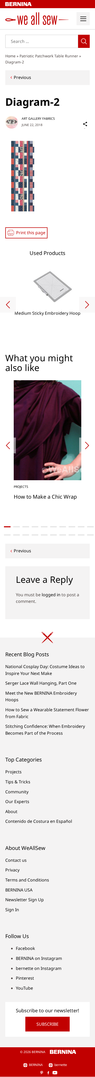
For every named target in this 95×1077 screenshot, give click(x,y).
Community (16, 792)
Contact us (16, 860)
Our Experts (17, 801)
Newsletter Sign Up (24, 900)
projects (21, 486)
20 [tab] (90, 534)
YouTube (24, 988)
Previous (22, 77)
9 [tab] (81, 526)
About (11, 811)
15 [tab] (44, 534)
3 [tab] (25, 526)
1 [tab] (7, 526)
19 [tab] (81, 534)
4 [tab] (35, 526)
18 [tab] (72, 534)
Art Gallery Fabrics (38, 118)
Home (10, 55)
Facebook (25, 948)
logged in (51, 595)
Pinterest (25, 978)
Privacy (12, 870)
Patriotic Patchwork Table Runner (49, 55)
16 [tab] (53, 534)
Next (87, 305)
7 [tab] (62, 526)
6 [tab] (53, 526)
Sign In (12, 910)
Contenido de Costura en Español (38, 821)
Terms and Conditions (27, 880)
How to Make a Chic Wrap (45, 496)
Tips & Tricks (17, 782)
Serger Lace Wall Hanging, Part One (41, 683)
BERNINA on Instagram (39, 958)
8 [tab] (72, 526)
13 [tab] (25, 534)
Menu (83, 18)
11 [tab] (7, 534)
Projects (13, 772)
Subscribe (47, 1024)
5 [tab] (44, 526)
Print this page (30, 233)
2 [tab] (16, 526)
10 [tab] (90, 526)
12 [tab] (16, 534)
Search (84, 41)
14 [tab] (35, 534)
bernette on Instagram (38, 968)
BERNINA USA (18, 890)
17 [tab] (62, 534)
